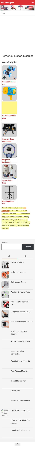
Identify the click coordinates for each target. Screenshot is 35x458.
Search (4, 242)
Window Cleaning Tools (20, 292)
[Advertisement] (17, 35)
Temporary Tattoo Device (21, 312)
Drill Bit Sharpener (18, 272)
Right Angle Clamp (18, 282)
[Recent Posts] (9, 256)
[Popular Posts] (26, 256)
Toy (3, 13)
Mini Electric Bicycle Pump (22, 322)
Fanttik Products (17, 262)
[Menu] (32, 2)
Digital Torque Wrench (20, 410)
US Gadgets (7, 2)
